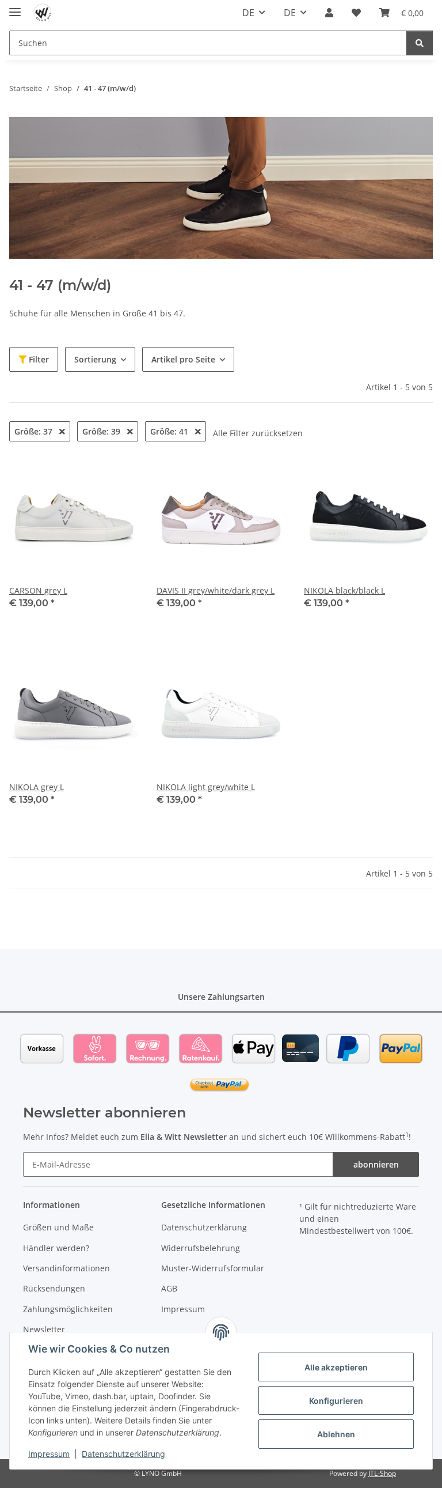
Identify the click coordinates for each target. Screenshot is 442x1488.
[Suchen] (419, 43)
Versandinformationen (66, 1268)
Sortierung (95, 359)
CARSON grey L (38, 590)
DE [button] (248, 12)
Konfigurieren (336, 1401)
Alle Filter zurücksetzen (258, 433)
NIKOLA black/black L (344, 590)
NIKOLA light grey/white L (206, 786)
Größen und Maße (58, 1227)
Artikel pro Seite (183, 359)
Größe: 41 (170, 431)
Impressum (49, 1454)
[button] (329, 12)
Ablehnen (336, 1434)
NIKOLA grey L (36, 786)
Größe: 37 (34, 431)
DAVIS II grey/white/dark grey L (216, 590)
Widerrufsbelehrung (200, 1247)
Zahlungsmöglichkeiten (68, 1309)
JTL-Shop (382, 1473)
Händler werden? (56, 1247)
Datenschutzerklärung (123, 1454)
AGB (169, 1288)
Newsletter (44, 1329)
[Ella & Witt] (43, 13)
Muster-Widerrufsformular (212, 1268)
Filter (37, 359)
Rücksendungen (54, 1288)
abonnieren (376, 1164)
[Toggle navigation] (15, 7)
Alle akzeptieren (336, 1367)
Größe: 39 (102, 431)
